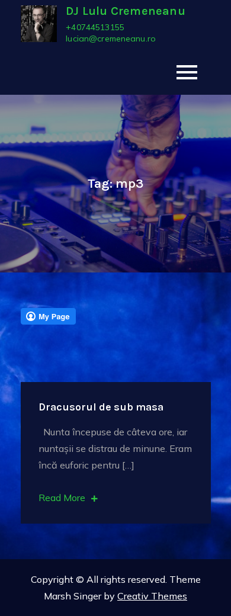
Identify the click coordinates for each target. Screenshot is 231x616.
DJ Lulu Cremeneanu (125, 11)
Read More (61, 497)
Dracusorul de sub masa (100, 406)
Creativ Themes (152, 596)
